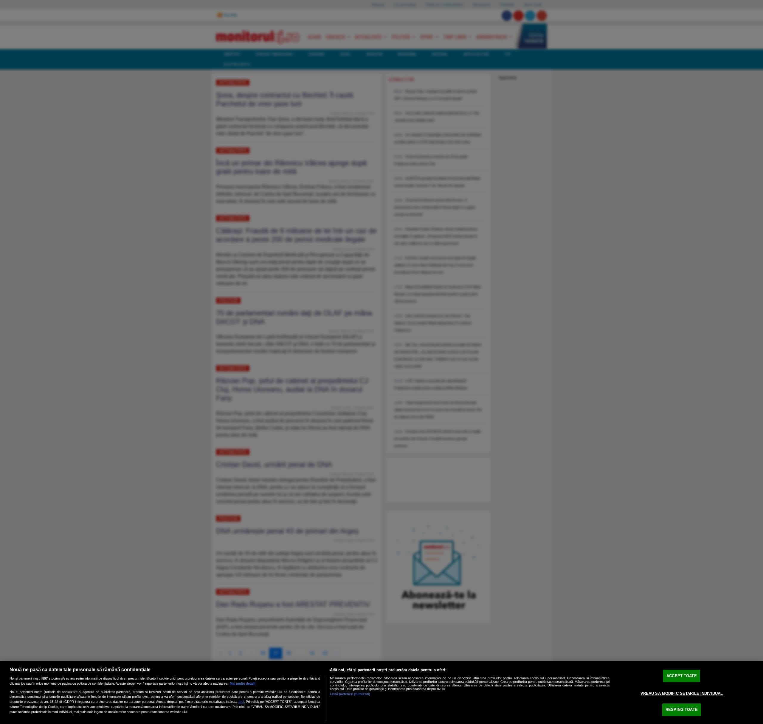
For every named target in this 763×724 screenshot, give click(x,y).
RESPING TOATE (682, 709)
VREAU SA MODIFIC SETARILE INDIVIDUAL (682, 693)
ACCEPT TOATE (681, 676)
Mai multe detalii (242, 683)
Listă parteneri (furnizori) (350, 694)
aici (241, 702)
